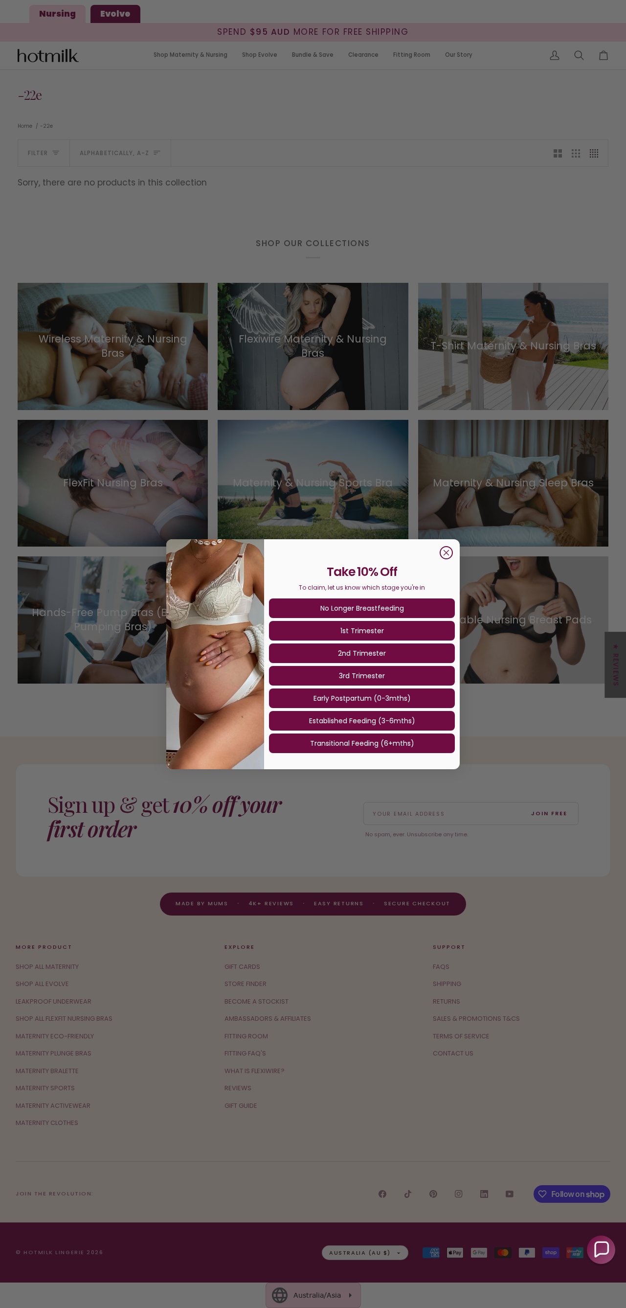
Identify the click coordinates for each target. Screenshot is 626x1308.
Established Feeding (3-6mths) (362, 721)
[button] (601, 1250)
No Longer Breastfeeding (362, 608)
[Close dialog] (446, 553)
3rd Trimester (362, 676)
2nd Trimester (362, 653)
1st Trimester (362, 631)
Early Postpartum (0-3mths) (362, 698)
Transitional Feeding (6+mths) (362, 743)
